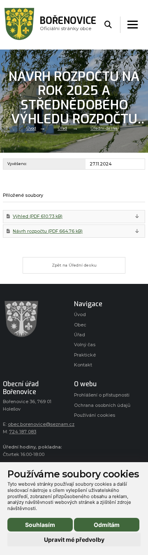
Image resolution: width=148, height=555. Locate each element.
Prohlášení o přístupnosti (102, 395)
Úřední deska (104, 128)
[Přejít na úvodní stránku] (34, 319)
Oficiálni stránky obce (68, 24)
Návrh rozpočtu (48, 231)
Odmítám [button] (107, 524)
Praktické (85, 355)
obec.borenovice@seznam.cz (41, 424)
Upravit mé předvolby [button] (74, 539)
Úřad (62, 128)
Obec (80, 325)
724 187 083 (22, 432)
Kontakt (83, 365)
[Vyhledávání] (108, 25)
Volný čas (84, 344)
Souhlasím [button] (40, 524)
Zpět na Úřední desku (74, 265)
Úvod (31, 128)
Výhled (37, 216)
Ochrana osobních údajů (102, 405)
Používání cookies (94, 415)
